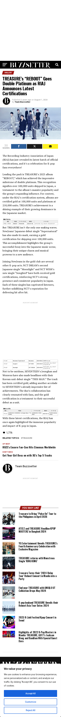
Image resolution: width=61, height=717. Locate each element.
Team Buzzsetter (22, 102)
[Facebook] (18, 146)
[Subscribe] (50, 146)
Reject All (30, 710)
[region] (30, 690)
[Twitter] (34, 146)
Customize (30, 702)
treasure (27, 438)
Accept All (30, 693)
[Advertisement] (30, 30)
